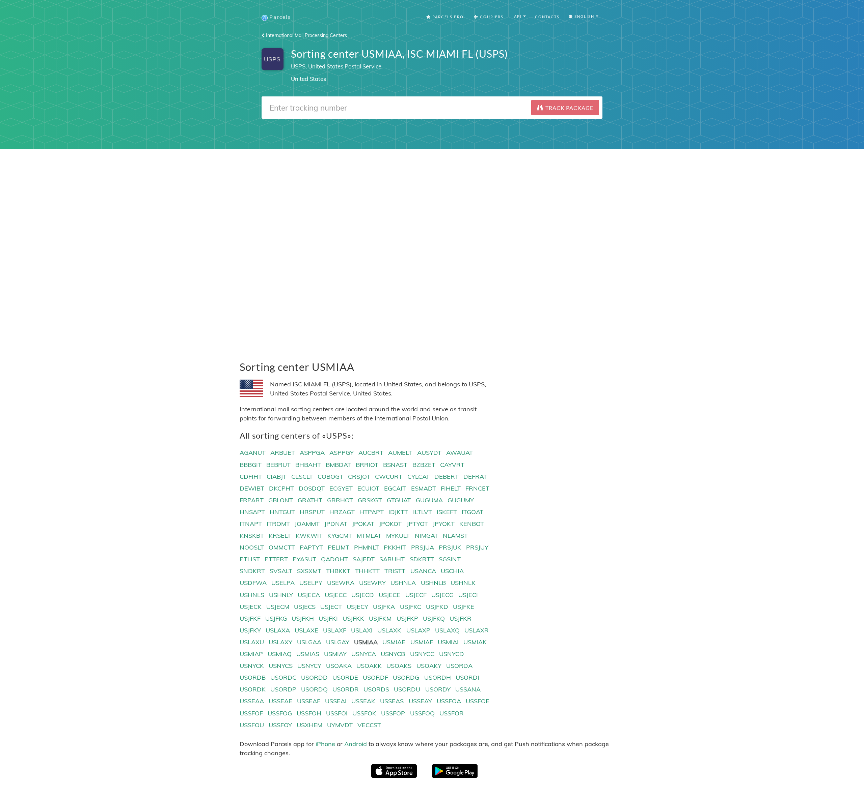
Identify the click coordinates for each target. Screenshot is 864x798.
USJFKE (463, 607)
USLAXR (476, 630)
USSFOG (280, 713)
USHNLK (463, 583)
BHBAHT (308, 465)
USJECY (357, 607)
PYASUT (304, 559)
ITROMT (278, 524)
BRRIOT (367, 465)
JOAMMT (307, 524)
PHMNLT (366, 547)
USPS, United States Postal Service (336, 66)
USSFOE (477, 701)
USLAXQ (447, 630)
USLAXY (280, 642)
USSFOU (252, 725)
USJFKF (250, 618)
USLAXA (278, 630)
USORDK (253, 689)
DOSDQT (312, 488)
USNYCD (451, 654)
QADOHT (334, 559)
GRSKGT (370, 500)
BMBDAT (338, 465)
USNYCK (252, 666)
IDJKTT (398, 512)
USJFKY (250, 630)
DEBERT (446, 476)
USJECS (305, 607)
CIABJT (277, 476)
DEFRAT (475, 476)
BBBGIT (251, 465)
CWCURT (388, 476)
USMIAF (421, 642)
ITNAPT (251, 524)
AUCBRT (370, 452)
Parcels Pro (447, 16)
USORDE (345, 677)
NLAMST (455, 535)
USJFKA (384, 607)
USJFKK (353, 618)
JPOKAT (363, 524)
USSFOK (364, 713)
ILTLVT (422, 512)
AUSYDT (429, 452)
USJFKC (410, 607)
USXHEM (309, 725)
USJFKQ (434, 618)
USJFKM (380, 618)
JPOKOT (390, 524)
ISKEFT (447, 512)
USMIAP (251, 654)
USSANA (468, 689)
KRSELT (280, 535)
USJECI (468, 595)
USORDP (283, 689)
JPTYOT (417, 524)
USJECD (362, 595)
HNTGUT (282, 512)
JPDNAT (335, 524)
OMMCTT (282, 547)
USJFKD (437, 607)
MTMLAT (369, 535)
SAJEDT (364, 559)
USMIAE (393, 642)
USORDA (459, 666)
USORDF (375, 677)
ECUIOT (368, 488)
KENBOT (471, 524)
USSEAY (420, 701)
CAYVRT (452, 465)
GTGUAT (399, 500)
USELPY (310, 583)
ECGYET (341, 488)
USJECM (277, 607)
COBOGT (330, 476)
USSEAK (363, 701)
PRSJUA (422, 547)
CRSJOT (359, 476)
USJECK (251, 607)
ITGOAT (472, 512)
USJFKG (276, 618)
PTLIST (250, 559)
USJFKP (407, 618)
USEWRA (340, 583)
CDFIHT (251, 476)
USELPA (283, 583)
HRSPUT (312, 512)
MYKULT (398, 535)
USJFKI (328, 618)
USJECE (389, 595)
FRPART (252, 500)
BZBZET (423, 465)
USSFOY (280, 725)
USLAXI (362, 630)
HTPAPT (371, 512)
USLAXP (418, 630)
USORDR (345, 689)
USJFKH (303, 618)
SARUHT (392, 559)
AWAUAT (459, 452)
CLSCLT (302, 476)
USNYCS (281, 666)
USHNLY (281, 595)
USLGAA (309, 642)
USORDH (437, 677)
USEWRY (372, 583)
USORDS (376, 689)
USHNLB (433, 583)
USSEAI (336, 701)
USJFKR (460, 618)
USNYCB (393, 654)
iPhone (325, 744)
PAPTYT (311, 547)
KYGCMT (339, 535)
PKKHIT (395, 547)
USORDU (407, 689)
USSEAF (308, 701)
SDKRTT (422, 559)
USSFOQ (422, 713)
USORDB (253, 677)
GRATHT (310, 500)
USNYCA (363, 654)
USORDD (314, 677)
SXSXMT (309, 571)
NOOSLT (252, 547)
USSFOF (251, 713)
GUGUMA (429, 500)
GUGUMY (461, 500)
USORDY (438, 689)
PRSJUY (477, 547)
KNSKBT (252, 535)
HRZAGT (342, 512)
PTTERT (276, 559)
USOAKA (339, 666)
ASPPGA (312, 452)
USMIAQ (280, 654)
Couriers (491, 16)
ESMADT (423, 488)
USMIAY (335, 654)
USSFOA (449, 701)
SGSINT (450, 559)
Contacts (547, 16)
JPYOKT (444, 524)
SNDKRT (252, 571)
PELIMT (338, 547)
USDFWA (253, 583)
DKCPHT (281, 488)
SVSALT (281, 571)
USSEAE (280, 701)
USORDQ (314, 689)
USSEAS (392, 701)
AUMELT (400, 452)
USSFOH (309, 713)
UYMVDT (340, 725)
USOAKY (428, 666)
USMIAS (307, 654)
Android (355, 744)
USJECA (309, 595)
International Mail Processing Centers (306, 35)
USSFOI (337, 713)
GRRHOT (340, 500)
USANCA (423, 571)
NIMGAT (426, 535)
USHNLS (252, 595)
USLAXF (334, 630)
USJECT (331, 607)
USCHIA (452, 571)
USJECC (336, 595)
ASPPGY (341, 452)
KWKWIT (309, 535)
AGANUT (253, 452)
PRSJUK (450, 547)
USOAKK (369, 666)
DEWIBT (252, 488)
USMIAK (475, 642)
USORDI (467, 677)
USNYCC (422, 654)
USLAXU (252, 642)
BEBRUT (278, 465)
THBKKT (338, 571)
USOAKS (398, 666)
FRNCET (477, 488)
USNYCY (309, 666)
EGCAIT (395, 488)
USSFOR (451, 713)
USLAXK (389, 630)
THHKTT (367, 571)
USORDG (406, 677)
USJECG (442, 595)
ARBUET (282, 452)
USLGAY (337, 642)
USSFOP (393, 713)
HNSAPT (252, 512)
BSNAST (395, 465)
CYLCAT (418, 476)
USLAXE (306, 630)
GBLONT (280, 500)
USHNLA (403, 583)
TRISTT (394, 571)
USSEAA (252, 701)
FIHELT (451, 488)
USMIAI (448, 642)
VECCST (369, 725)
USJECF (416, 595)
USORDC (283, 677)
